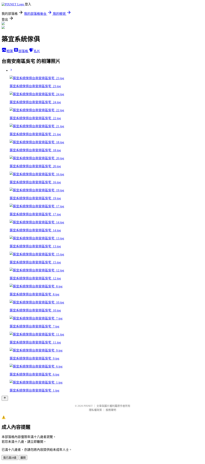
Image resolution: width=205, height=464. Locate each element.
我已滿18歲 (9, 457)
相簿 (10, 51)
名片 (37, 51)
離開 (23, 457)
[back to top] (5, 398)
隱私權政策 (95, 409)
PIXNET (88, 405)
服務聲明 (111, 409)
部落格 (23, 51)
